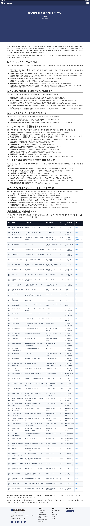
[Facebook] (15, 522)
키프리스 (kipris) (55, 514)
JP (4, 0)
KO (2, 0)
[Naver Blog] (24, 522)
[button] (87, 3)
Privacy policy (55, 512)
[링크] (76, 227)
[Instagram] (18, 522)
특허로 (53, 516)
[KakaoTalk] (21, 522)
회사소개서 (70, 511)
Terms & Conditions (56, 510)
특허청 (53, 518)
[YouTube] (12, 522)
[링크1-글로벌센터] (77, 238)
